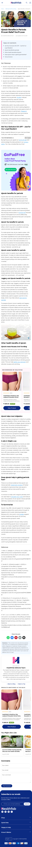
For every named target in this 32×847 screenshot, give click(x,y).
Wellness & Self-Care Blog (10, 8)
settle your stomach (20, 362)
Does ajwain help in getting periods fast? (16, 54)
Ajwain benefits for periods (12, 50)
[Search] (26, 2)
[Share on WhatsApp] (8, 637)
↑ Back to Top (21, 684)
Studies (19, 97)
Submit (27, 804)
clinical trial (22, 212)
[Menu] (2, 2)
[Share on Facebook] (12, 637)
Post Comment (7, 786)
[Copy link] (23, 637)
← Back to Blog (11, 684)
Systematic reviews (16, 485)
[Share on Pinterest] (16, 637)
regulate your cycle (17, 496)
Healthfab (24, 838)
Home (2, 8)
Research (24, 111)
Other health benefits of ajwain (13, 52)
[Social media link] (2, 812)
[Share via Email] (19, 637)
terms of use (23, 140)
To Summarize (8, 56)
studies (21, 514)
